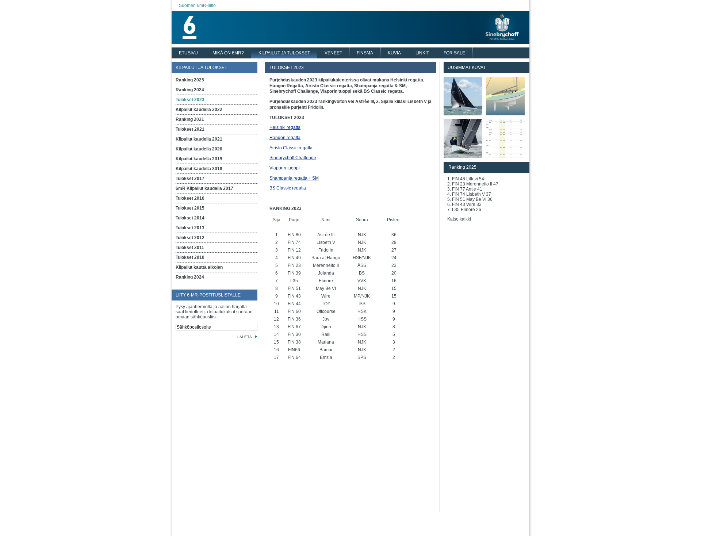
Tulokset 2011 (190, 247)
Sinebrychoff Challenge (292, 157)
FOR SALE (454, 52)
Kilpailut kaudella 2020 (199, 149)
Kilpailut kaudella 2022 (199, 109)
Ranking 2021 (190, 119)
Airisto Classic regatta (291, 147)
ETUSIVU (188, 52)
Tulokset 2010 (190, 257)
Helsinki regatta (284, 127)
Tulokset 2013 (190, 227)
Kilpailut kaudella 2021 (199, 139)
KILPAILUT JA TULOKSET (284, 52)
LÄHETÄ (244, 337)
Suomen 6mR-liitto (197, 5)
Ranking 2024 (190, 89)
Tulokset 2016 (190, 198)
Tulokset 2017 (190, 178)
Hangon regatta (284, 137)
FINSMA (365, 52)
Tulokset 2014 (190, 218)
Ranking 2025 (190, 80)
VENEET (333, 52)
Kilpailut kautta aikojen (199, 267)
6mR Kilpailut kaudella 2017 (204, 188)
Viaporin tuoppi (284, 168)
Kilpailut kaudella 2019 (199, 158)
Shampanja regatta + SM (294, 178)
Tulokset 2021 (190, 129)
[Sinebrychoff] (350, 42)
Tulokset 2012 (190, 237)
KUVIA (394, 52)
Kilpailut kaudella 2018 (199, 168)
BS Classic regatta (287, 188)
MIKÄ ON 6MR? (228, 52)
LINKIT (422, 52)
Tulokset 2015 (190, 208)
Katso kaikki (459, 219)
